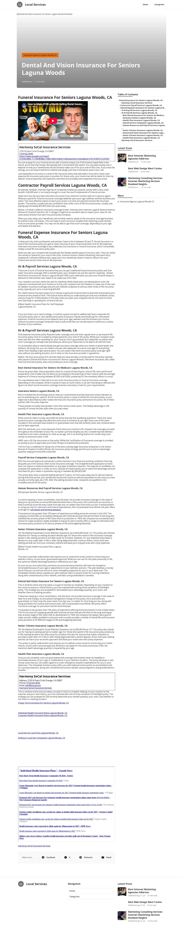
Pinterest (88, 857)
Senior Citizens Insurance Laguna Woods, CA (143, 130)
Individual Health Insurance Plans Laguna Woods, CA (42, 713)
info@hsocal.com (33, 685)
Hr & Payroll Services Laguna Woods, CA (139, 110)
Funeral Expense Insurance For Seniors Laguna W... (143, 108)
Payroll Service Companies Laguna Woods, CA (143, 123)
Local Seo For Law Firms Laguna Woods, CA (38, 733)
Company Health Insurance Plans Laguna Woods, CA (42, 715)
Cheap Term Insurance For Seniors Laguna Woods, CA (43, 703)
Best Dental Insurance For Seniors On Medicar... (144, 115)
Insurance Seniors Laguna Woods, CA (139, 118)
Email (108, 857)
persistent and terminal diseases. (45, 509)
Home (145, 4)
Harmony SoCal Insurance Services (35, 688)
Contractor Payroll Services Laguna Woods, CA (141, 105)
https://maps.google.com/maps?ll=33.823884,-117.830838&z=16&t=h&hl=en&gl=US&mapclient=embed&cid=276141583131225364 (64, 157)
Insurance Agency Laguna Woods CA (40, 55)
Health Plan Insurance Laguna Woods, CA (141, 120)
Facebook (51, 857)
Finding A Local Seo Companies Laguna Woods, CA (41, 738)
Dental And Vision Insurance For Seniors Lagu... (144, 133)
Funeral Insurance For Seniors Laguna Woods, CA (141, 100)
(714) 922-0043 (26, 153)
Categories (159, 4)
